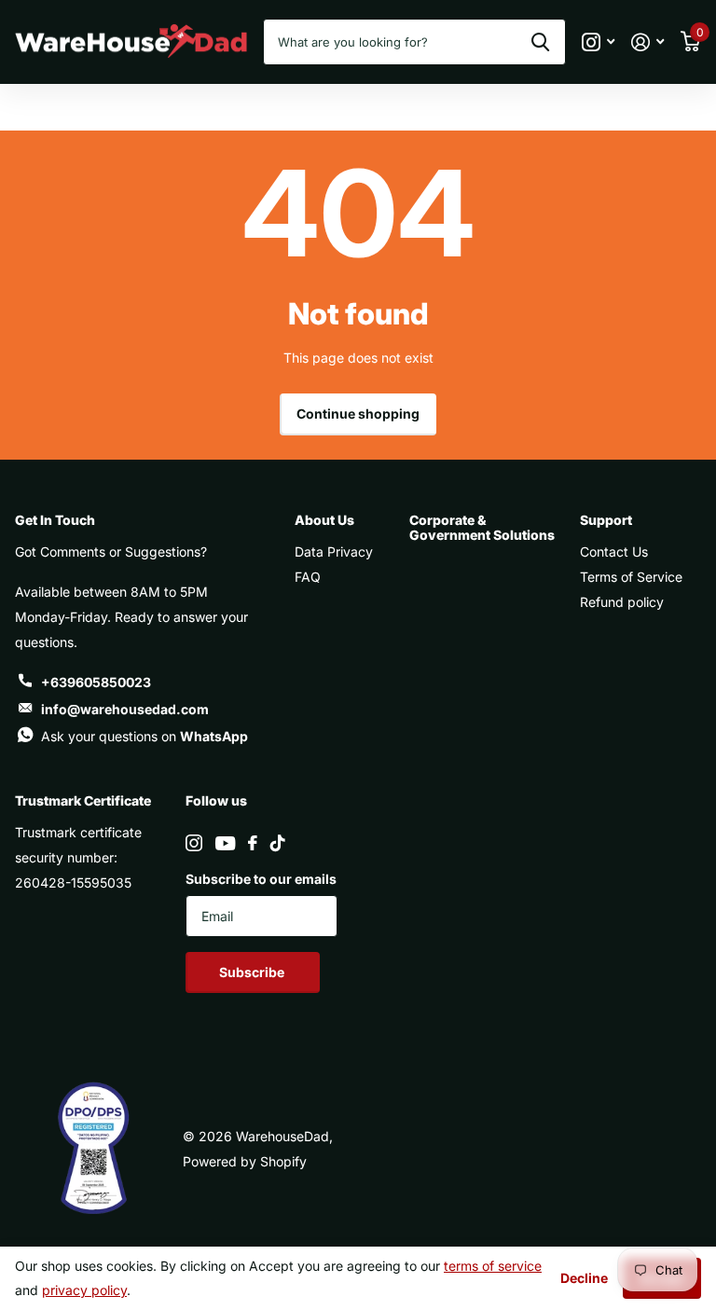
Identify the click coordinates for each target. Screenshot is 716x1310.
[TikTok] (277, 842)
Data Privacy (334, 551)
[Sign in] (647, 42)
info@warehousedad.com (125, 709)
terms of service (493, 1266)
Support (606, 520)
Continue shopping (358, 413)
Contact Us (614, 551)
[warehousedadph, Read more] (598, 42)
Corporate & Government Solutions (482, 527)
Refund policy (622, 602)
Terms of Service (631, 577)
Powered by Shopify (245, 1161)
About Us (324, 520)
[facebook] (252, 842)
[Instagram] (194, 842)
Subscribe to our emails (261, 879)
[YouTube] (225, 843)
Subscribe (253, 972)
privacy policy (84, 1290)
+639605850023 (96, 682)
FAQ (308, 577)
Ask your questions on (144, 736)
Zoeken (540, 42)
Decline (584, 1278)
